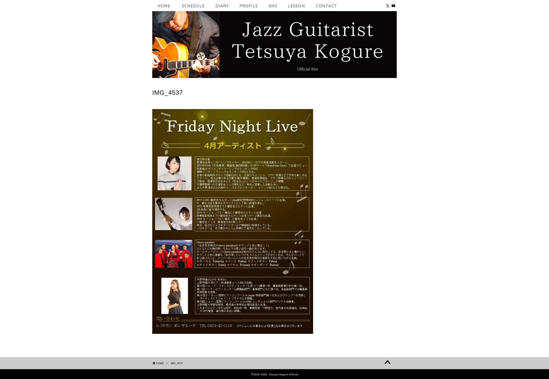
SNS (273, 5)
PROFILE (249, 5)
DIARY (222, 5)
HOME (164, 5)
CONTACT (326, 5)
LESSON (296, 5)
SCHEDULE (193, 5)
